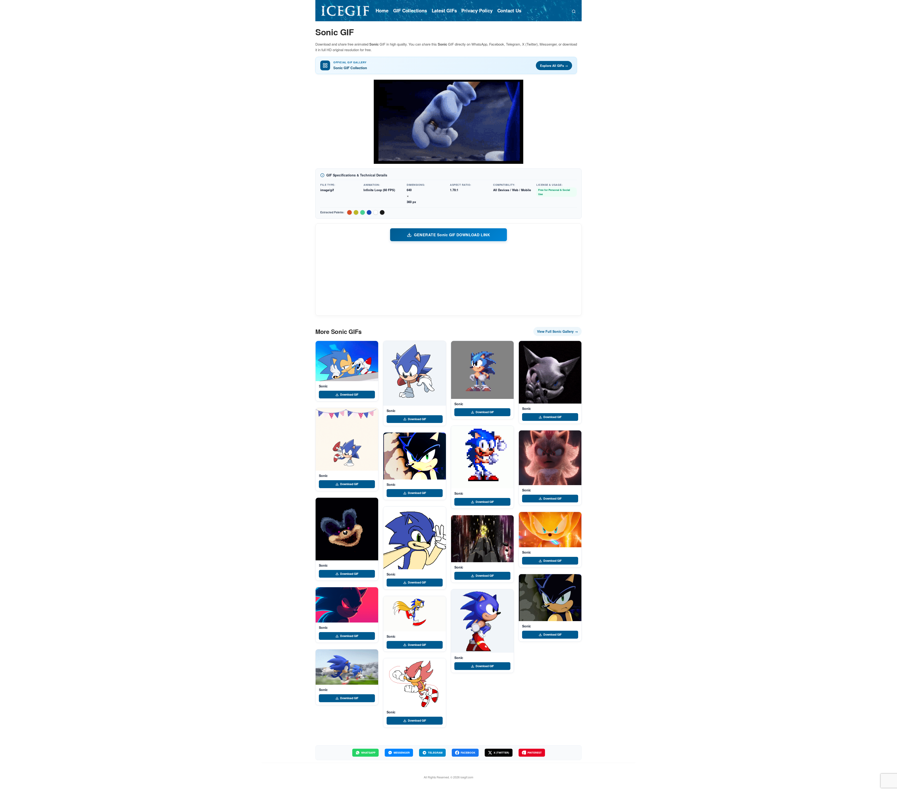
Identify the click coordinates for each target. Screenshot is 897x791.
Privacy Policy (476, 10)
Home (382, 10)
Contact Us (509, 10)
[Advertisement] (448, 278)
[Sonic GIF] (347, 361)
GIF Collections (410, 10)
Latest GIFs (444, 10)
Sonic (323, 386)
